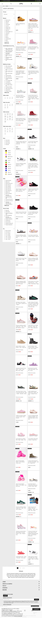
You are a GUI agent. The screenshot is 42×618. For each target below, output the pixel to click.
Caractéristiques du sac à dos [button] (8, 45)
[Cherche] (11, 3)
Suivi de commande (6, 0)
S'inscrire (5, 595)
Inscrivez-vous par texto (7, 597)
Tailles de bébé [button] (6, 95)
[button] (6, 92)
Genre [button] (4, 138)
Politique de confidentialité (34, 601)
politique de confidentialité (8, 613)
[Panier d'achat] (40, 3)
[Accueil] (21, 3)
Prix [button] (4, 228)
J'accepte (36, 609)
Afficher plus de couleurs (19, 52)
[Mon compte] (31, 4)
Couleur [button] (4, 148)
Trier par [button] (4, 11)
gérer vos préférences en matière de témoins (9, 611)
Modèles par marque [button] (7, 64)
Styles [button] (4, 178)
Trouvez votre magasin (7, 604)
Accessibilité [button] (39, 0)
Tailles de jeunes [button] (6, 111)
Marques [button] (4, 18)
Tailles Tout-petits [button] (6, 102)
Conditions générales (27, 601)
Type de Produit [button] (6, 208)
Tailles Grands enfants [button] (7, 126)
